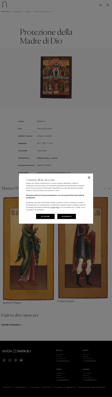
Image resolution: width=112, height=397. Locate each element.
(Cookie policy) (55, 207)
